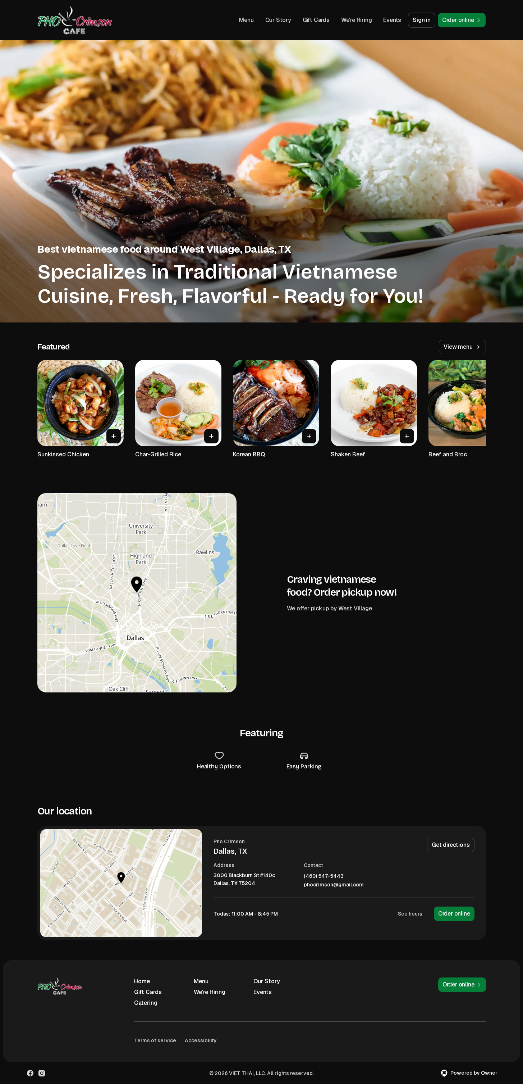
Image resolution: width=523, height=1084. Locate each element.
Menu (246, 20)
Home (142, 981)
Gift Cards (316, 20)
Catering (145, 1003)
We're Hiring (356, 20)
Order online (454, 913)
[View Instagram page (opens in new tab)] (41, 1073)
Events (392, 20)
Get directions (450, 845)
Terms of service (155, 1040)
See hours (410, 914)
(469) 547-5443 (324, 876)
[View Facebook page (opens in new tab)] (30, 1073)
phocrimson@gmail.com (334, 884)
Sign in (422, 20)
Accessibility (201, 1040)
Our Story (278, 20)
